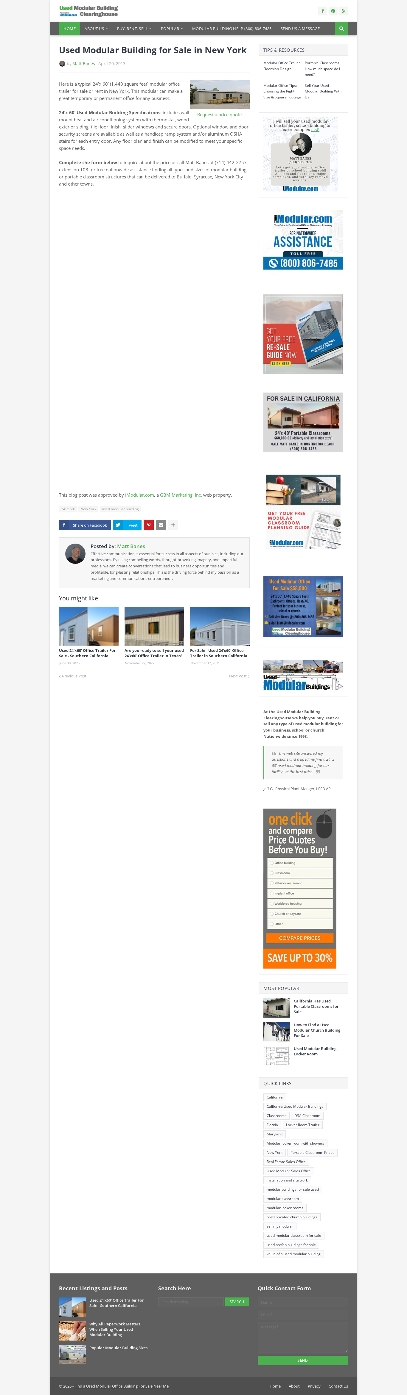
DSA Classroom (307, 1115)
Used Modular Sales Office (289, 1170)
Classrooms (276, 1115)
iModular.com (139, 495)
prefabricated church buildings (292, 1217)
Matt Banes (83, 63)
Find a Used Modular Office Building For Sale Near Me (121, 1386)
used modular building (120, 508)
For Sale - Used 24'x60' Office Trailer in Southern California (218, 653)
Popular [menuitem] (170, 28)
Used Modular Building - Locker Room (316, 1051)
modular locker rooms (285, 1207)
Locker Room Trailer (302, 1124)
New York (88, 508)
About (294, 1386)
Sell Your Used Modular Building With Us (323, 91)
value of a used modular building (294, 1253)
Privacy (314, 1386)
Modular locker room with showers (295, 1143)
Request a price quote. (220, 114)
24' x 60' (68, 508)
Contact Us (338, 1386)
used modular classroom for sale (294, 1235)
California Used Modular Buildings (295, 1106)
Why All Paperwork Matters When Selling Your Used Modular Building (114, 1329)
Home (275, 1386)
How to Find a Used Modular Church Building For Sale (317, 1030)
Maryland (274, 1134)
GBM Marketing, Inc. (181, 495)
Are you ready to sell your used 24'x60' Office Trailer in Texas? (154, 653)
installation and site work (287, 1180)
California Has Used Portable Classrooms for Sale (316, 1006)
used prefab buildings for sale (291, 1244)
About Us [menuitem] (94, 28)
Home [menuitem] (69, 28)
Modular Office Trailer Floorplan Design (281, 65)
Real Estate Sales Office (286, 1161)
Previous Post (74, 676)
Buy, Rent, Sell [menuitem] (132, 28)
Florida (272, 1124)
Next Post (238, 676)
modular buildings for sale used (293, 1189)
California (275, 1097)
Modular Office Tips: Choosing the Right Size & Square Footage (282, 91)
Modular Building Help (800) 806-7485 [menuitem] (232, 28)
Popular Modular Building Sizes (118, 1347)
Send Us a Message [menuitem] (300, 28)
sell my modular (280, 1226)
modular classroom (283, 1198)
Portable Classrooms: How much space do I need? (322, 68)
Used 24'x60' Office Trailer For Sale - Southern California (87, 653)
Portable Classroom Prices (312, 1152)
